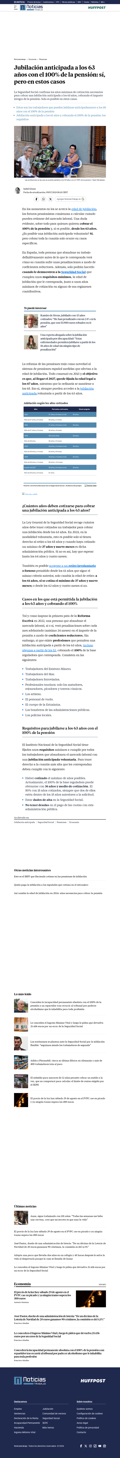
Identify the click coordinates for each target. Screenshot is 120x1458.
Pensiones (62, 822)
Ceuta (86, 2)
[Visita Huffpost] (97, 7)
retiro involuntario (82, 566)
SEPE (45, 1422)
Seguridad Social (73, 272)
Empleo (18, 1408)
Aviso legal (82, 1422)
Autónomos (48, 2)
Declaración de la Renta (26, 1418)
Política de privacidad (88, 1427)
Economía (74, 822)
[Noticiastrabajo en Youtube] (99, 1446)
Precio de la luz (34, 2)
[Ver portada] (31, 7)
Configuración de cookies (90, 1413)
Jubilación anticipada (24, 822)
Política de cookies (86, 1418)
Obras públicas (68, 2)
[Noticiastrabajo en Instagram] (90, 1446)
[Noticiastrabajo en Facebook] (81, 1446)
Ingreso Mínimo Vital (24, 1432)
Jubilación (47, 1408)
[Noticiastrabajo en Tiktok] (95, 1446)
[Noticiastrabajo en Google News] (104, 1446)
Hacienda (19, 1427)
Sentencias (19, 1413)
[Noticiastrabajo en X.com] (85, 1446)
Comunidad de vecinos (54, 1413)
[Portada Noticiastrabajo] (30, 1381)
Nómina (94, 2)
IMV (79, 2)
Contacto (81, 1432)
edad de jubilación (83, 209)
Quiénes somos (85, 1408)
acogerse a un (58, 566)
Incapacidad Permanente (27, 1422)
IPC (57, 2)
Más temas (48, 1427)
